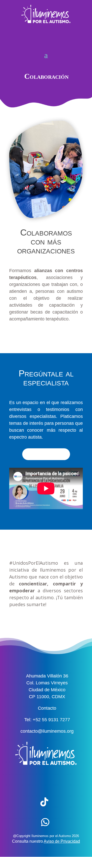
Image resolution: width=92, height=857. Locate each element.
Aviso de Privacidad (62, 841)
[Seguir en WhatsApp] (45, 822)
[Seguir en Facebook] (24, 782)
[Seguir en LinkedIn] (64, 802)
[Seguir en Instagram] (64, 782)
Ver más (46, 621)
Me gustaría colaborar (46, 336)
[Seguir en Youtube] (24, 802)
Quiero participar (46, 454)
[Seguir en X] (44, 782)
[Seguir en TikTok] (44, 802)
